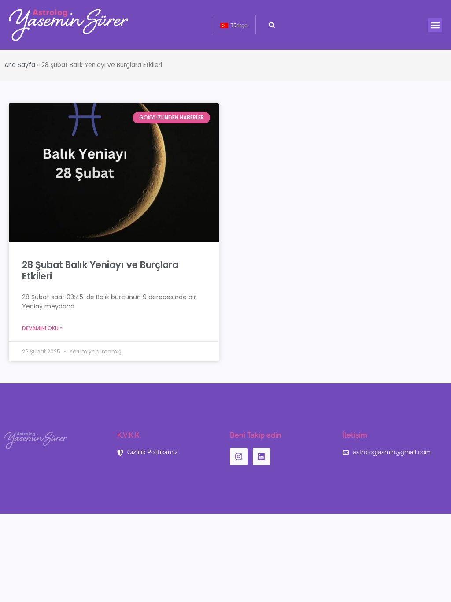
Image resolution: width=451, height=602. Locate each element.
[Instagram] (239, 456)
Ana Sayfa (19, 65)
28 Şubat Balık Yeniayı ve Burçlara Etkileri (100, 270)
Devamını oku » (42, 328)
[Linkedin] (261, 456)
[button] (435, 25)
